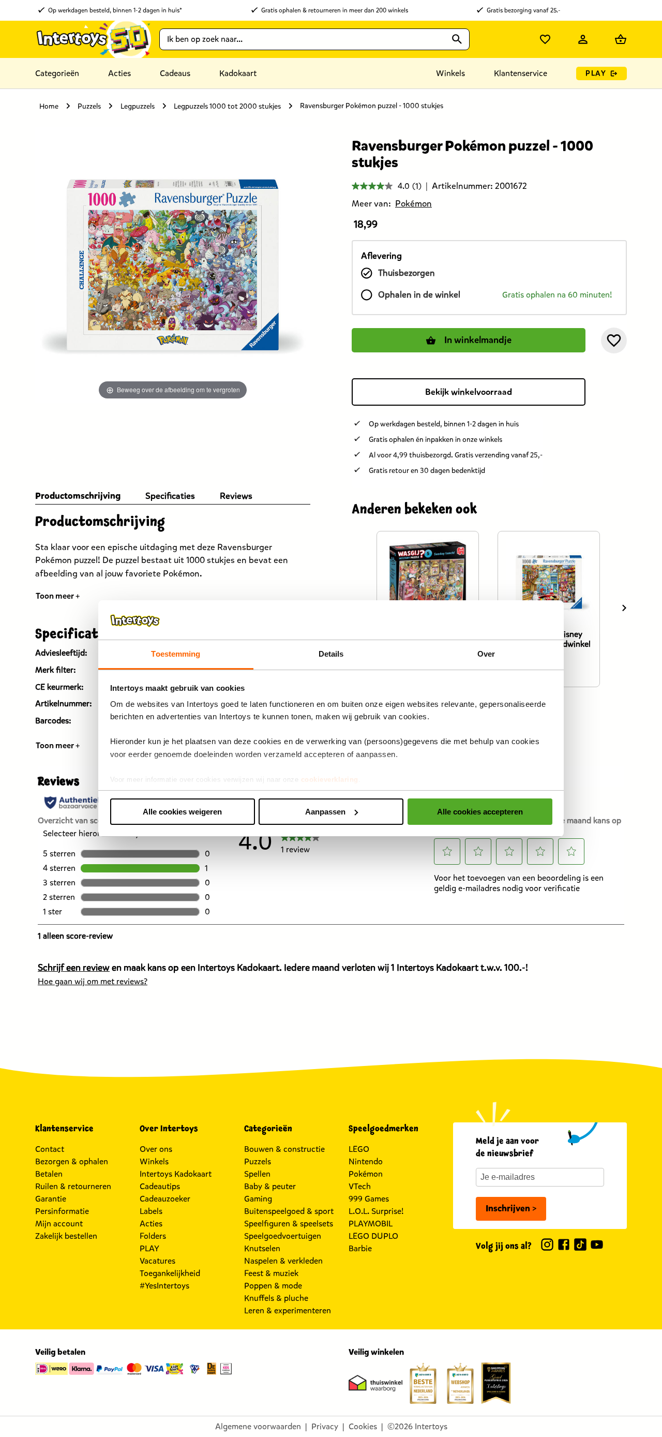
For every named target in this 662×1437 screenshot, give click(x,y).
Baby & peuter (270, 1186)
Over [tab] (486, 653)
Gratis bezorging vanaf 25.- (524, 10)
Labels (151, 1211)
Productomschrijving (78, 496)
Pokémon (366, 1173)
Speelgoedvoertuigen (282, 1236)
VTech (360, 1186)
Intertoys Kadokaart (176, 1173)
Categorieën (57, 73)
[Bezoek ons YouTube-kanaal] (597, 1246)
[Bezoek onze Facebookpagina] (563, 1246)
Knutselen (262, 1248)
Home (48, 106)
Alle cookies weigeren (182, 811)
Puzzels (89, 106)
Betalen (49, 1173)
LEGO (359, 1149)
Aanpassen (325, 811)
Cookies (363, 1426)
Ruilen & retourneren (73, 1186)
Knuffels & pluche (276, 1298)
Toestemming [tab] (175, 653)
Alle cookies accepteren (480, 811)
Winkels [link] (450, 73)
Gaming (258, 1198)
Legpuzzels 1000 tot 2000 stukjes (227, 106)
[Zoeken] (457, 39)
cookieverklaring (329, 779)
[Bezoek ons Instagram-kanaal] (547, 1246)
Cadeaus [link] (175, 73)
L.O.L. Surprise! (376, 1211)
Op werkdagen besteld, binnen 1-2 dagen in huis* (115, 10)
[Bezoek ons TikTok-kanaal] (580, 1246)
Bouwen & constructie (284, 1149)
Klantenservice (520, 73)
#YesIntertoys (164, 1285)
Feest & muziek (271, 1273)
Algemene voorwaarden (258, 1426)
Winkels (154, 1161)
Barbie (360, 1248)
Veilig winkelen (376, 1351)
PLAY (595, 73)
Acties (151, 1223)
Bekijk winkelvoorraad (468, 392)
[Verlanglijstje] (545, 39)
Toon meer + (58, 595)
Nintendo (366, 1161)
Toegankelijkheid (170, 1273)
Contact (49, 1149)
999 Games (369, 1198)
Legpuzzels (138, 106)
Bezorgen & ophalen (71, 1161)
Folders (153, 1236)
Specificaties (170, 496)
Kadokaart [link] (238, 73)
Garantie (50, 1198)
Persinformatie (62, 1211)
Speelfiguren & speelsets (288, 1223)
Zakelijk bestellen (66, 1236)
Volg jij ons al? (504, 1246)
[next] (624, 608)
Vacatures (157, 1260)
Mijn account (59, 1223)
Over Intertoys (169, 1128)
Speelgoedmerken (383, 1128)
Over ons (156, 1149)
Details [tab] (331, 653)
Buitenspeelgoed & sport (289, 1211)
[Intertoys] (93, 39)
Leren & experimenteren (287, 1310)
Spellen (257, 1173)
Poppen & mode (273, 1285)
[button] (614, 340)
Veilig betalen (60, 1351)
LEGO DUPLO (373, 1236)
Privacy (324, 1426)
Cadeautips (160, 1186)
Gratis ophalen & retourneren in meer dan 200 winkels (334, 10)
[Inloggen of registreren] (583, 39)
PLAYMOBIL (371, 1223)
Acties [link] (119, 73)
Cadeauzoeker (165, 1198)
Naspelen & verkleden (283, 1260)
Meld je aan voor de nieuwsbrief (507, 1147)
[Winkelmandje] (620, 39)
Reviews (236, 496)
